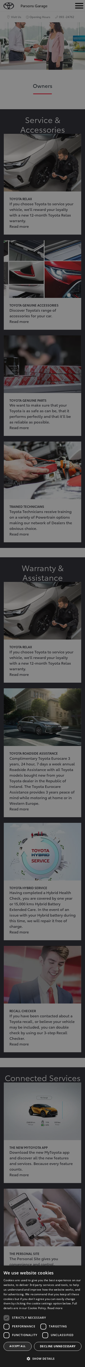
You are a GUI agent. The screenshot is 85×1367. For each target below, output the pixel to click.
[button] (42, 1359)
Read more (55, 1308)
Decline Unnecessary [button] (58, 1346)
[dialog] (42, 1316)
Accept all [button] (17, 1346)
